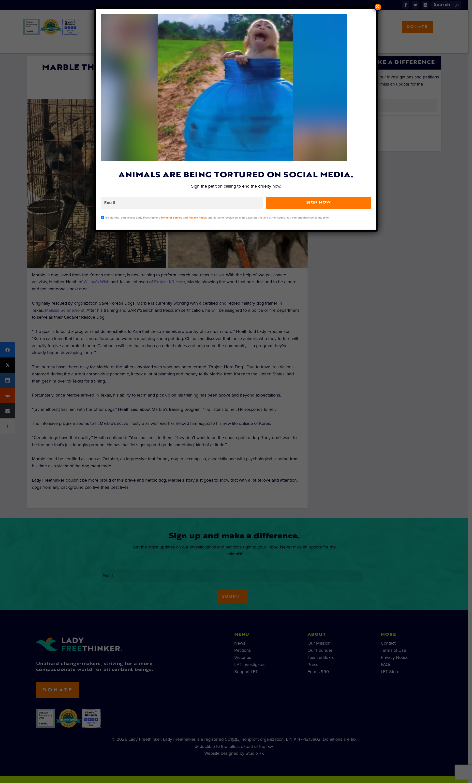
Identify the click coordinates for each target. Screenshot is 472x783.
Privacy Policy (197, 217)
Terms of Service (171, 217)
